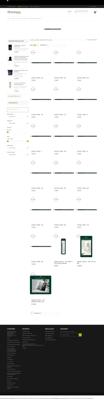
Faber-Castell (12, 123)
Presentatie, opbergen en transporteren (13, 374)
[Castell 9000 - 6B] (63, 209)
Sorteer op (43, 45)
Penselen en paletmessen (13, 342)
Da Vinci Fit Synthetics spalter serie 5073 (20, 83)
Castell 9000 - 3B (60, 188)
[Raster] (35, 45)
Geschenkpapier (11, 383)
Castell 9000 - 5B (37, 225)
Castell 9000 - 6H (37, 78)
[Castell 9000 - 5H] (63, 62)
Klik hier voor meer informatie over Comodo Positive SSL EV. (80, 398)
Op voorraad (12, 116)
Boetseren (9, 376)
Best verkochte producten (29, 335)
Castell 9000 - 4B (83, 188)
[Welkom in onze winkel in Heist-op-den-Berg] (51, 2)
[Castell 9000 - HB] (63, 136)
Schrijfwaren (10, 363)
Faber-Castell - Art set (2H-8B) (86, 262)
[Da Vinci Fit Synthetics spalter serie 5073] (10, 85)
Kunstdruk (10, 359)
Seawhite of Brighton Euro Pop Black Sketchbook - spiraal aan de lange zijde (21, 58)
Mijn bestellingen (49, 331)
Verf (8, 338)
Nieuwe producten (16, 41)
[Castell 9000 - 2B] (40, 173)
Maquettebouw (11, 369)
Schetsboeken (10, 355)
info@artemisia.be (24, 6)
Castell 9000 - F (36, 151)
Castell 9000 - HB (60, 151)
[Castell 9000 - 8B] (40, 246)
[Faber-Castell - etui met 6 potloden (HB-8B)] (63, 246)
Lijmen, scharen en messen (14, 371)
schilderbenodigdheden (13, 344)
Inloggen (93, 6)
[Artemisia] (14, 12)
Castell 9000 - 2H (60, 114)
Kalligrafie (10, 361)
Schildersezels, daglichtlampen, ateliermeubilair (11, 350)
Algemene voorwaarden (28, 340)
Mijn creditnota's (49, 333)
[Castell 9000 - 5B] (40, 209)
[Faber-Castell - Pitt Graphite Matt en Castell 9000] (40, 285)
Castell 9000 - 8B (37, 262)
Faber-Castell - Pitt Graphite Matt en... (38, 301)
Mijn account (49, 329)
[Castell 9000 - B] (86, 136)
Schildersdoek (11, 346)
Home (69, 11)
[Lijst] (37, 45)
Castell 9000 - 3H (37, 114)
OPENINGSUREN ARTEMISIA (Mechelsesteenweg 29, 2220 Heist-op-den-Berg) (33, 345)
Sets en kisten (12, 148)
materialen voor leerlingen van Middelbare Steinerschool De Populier (11, 334)
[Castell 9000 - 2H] (63, 99)
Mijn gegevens (48, 337)
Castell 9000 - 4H (83, 78)
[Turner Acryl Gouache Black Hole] (10, 48)
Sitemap (24, 348)
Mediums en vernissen (13, 340)
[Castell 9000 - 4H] (86, 62)
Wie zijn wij (25, 342)
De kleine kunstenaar (12, 378)
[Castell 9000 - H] (86, 99)
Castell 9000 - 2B (37, 188)
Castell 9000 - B (82, 151)
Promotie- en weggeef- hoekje (13, 387)
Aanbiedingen (25, 331)
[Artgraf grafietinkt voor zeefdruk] (10, 73)
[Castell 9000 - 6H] (40, 62)
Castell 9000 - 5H (60, 78)
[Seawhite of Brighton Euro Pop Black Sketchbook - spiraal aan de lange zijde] (10, 59)
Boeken (9, 381)
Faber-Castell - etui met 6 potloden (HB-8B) (63, 262)
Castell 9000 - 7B (83, 225)
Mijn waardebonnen (50, 340)
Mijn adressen (48, 335)
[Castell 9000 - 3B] (63, 173)
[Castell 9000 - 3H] (40, 99)
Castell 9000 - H (82, 114)
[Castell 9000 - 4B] (86, 173)
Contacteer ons (35, 6)
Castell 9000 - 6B (60, 225)
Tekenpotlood (12, 154)
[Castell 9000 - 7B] (86, 209)
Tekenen (9, 357)
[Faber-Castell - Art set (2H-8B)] (86, 246)
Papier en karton (11, 353)
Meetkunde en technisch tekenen (13, 366)
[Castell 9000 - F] (40, 136)
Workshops (10, 385)
